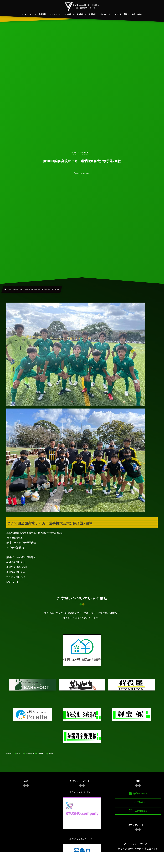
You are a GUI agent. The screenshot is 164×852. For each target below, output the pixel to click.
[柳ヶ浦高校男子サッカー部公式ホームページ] (82, 6)
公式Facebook (140, 793)
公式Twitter (140, 802)
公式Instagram (139, 811)
